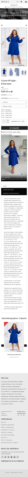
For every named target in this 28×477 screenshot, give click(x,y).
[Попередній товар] (2, 25)
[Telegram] (21, 415)
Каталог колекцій (6, 432)
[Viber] (18, 415)
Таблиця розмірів (7, 134)
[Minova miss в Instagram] (8, 457)
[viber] (17, 457)
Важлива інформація (7, 424)
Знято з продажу (6, 440)
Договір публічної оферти (9, 442)
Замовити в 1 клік (18, 121)
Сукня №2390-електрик (14, 354)
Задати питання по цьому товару (11, 132)
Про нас (3, 422)
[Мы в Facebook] (2, 457)
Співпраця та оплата (7, 430)
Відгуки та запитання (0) (11, 193)
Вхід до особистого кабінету (14, 7)
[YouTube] (11, 457)
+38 (21, 411)
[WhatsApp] (24, 415)
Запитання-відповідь (7, 435)
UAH (17, 1)
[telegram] (14, 457)
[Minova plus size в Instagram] (5, 457)
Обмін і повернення (7, 427)
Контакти (4, 437)
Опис (5, 186)
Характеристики (8, 189)
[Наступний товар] (26, 25)
